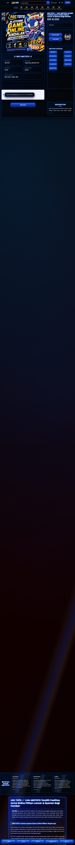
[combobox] (34, 2)
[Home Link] (15, 3)
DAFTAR (38, 841)
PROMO (9, 841)
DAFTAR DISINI (55, 35)
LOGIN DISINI (55, 39)
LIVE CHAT (67, 841)
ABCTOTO (23, 105)
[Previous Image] (8, 33)
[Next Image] (42, 33)
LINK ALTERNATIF (52, 841)
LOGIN (24, 841)
